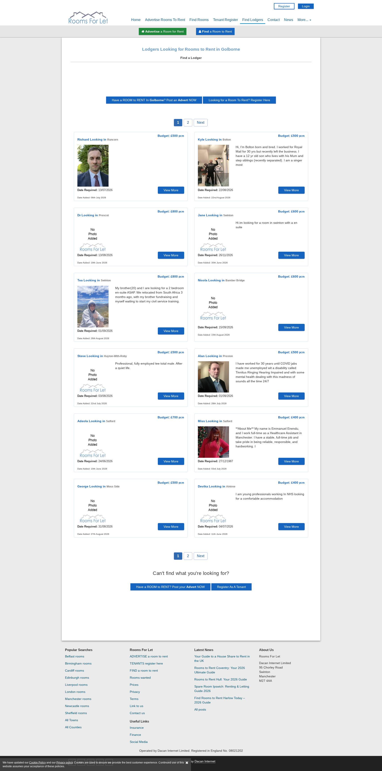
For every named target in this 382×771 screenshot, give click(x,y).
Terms (134, 699)
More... (303, 20)
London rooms (75, 692)
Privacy (135, 692)
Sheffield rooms (76, 713)
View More (171, 190)
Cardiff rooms (74, 670)
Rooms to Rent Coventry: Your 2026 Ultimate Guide (219, 670)
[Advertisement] (191, 81)
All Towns (71, 720)
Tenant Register (225, 20)
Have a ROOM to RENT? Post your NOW (170, 587)
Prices (134, 684)
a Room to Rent (217, 31)
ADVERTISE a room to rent (149, 656)
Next (200, 122)
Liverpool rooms (76, 684)
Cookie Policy (37, 762)
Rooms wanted (140, 677)
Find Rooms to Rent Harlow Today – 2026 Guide (219, 700)
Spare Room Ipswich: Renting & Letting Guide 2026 (221, 689)
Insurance (137, 727)
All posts (200, 709)
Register (284, 6)
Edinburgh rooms (77, 677)
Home (136, 20)
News (288, 20)
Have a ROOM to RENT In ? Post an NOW (154, 100)
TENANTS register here (146, 663)
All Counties (73, 727)
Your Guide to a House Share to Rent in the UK (222, 659)
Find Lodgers (252, 20)
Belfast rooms (74, 656)
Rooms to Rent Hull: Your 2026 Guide (220, 679)
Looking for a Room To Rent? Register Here (239, 100)
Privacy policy (64, 762)
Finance (135, 734)
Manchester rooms (78, 699)
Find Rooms (199, 20)
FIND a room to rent (144, 670)
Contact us (137, 713)
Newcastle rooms (77, 706)
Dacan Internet (205, 761)
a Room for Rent (164, 31)
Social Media (139, 742)
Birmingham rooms (78, 663)
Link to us (136, 706)
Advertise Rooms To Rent (165, 20)
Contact (273, 20)
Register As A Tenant (231, 587)
